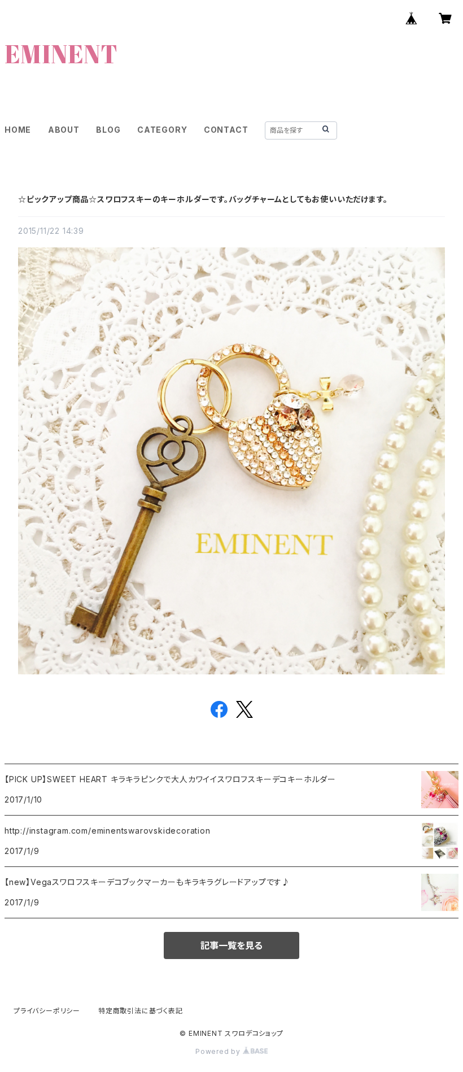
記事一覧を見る (231, 945)
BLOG (108, 129)
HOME (18, 129)
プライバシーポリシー (47, 1010)
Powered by (219, 1051)
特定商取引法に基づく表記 (140, 1010)
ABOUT (64, 129)
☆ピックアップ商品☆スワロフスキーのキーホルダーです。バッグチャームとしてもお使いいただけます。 (202, 199)
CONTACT (226, 129)
